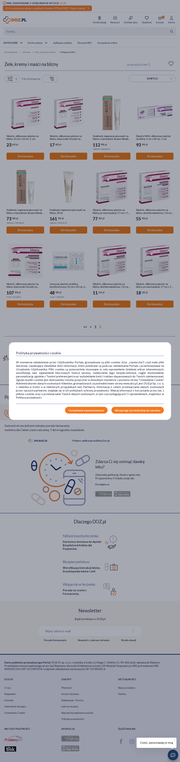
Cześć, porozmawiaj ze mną (156, 742)
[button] (173, 755)
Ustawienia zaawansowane (86, 410)
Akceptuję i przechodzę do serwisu (137, 410)
